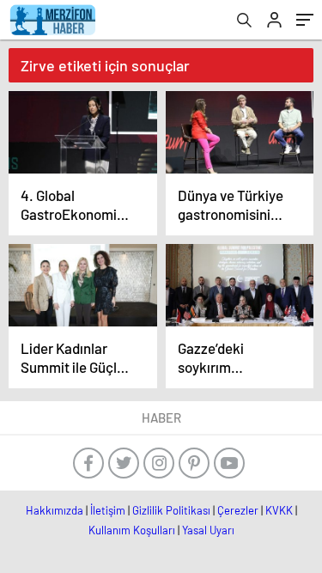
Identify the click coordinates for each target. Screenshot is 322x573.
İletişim (107, 510)
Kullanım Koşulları (131, 530)
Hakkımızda (54, 510)
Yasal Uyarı (208, 530)
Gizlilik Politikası (171, 510)
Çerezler (237, 510)
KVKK (279, 510)
